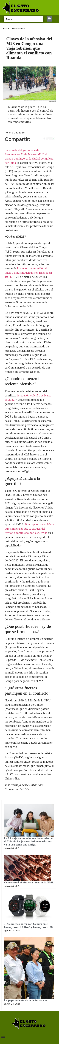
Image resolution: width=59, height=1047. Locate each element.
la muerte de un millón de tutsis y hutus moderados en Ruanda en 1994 (28, 272)
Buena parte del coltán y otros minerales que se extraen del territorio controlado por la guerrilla (29, 528)
